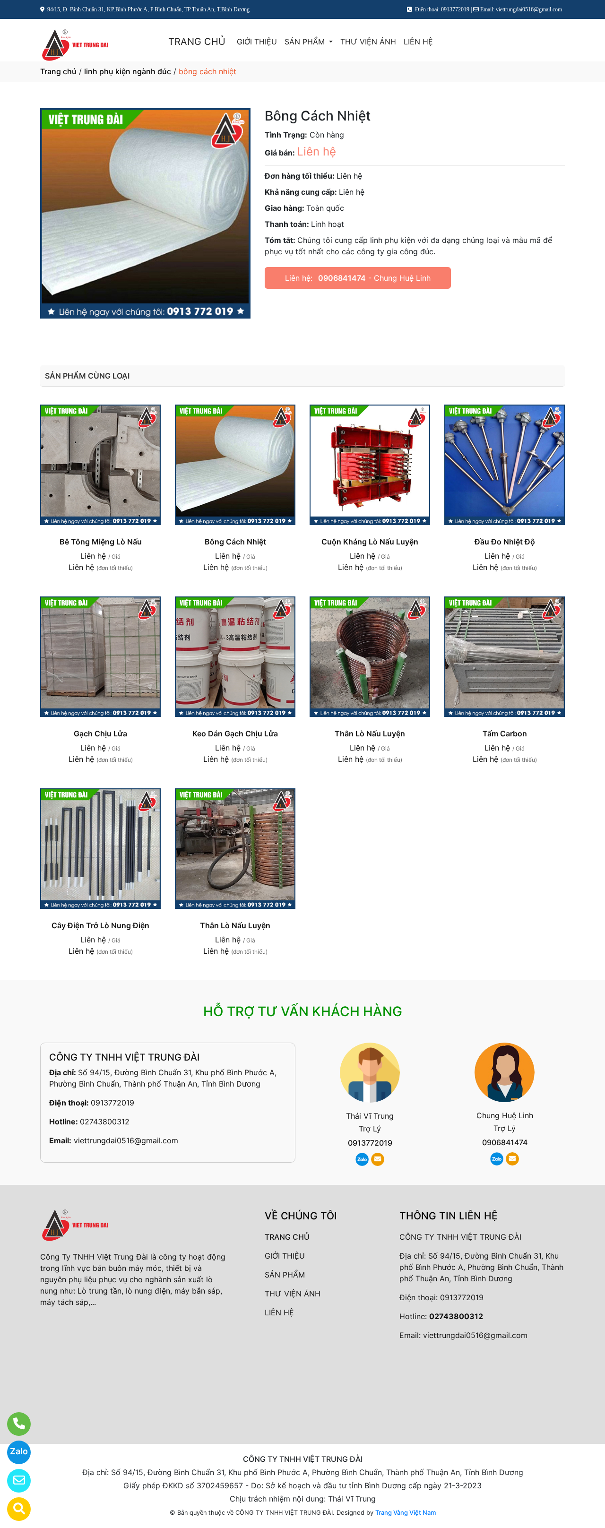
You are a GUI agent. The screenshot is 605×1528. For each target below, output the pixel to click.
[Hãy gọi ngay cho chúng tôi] (13, 1424)
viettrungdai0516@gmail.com (126, 1140)
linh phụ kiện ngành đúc (127, 71)
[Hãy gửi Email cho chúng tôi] (13, 1481)
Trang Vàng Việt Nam (405, 1512)
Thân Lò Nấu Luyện (370, 733)
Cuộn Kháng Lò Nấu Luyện (369, 541)
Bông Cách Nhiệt (235, 541)
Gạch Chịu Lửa (100, 733)
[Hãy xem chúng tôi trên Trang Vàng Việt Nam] (13, 1509)
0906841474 (342, 278)
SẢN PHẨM (306, 41)
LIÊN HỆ (418, 41)
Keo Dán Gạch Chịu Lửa (235, 733)
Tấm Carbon (505, 733)
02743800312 (105, 1121)
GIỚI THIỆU (257, 41)
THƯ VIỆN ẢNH (368, 41)
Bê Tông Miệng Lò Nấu (101, 541)
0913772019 (112, 1102)
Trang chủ (58, 71)
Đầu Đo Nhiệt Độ (505, 541)
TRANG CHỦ (196, 41)
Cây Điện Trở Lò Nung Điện (100, 925)
